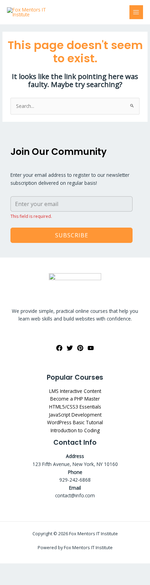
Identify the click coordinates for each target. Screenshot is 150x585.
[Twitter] (70, 348)
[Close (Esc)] (70, 569)
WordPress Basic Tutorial (75, 422)
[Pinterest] (80, 348)
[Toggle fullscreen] (29, 569)
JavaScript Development (75, 414)
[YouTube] (91, 348)
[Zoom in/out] (9, 569)
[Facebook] (59, 348)
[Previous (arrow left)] (9, 580)
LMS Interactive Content (75, 391)
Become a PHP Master (75, 398)
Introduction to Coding (75, 430)
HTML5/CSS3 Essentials (75, 406)
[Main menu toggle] (136, 12)
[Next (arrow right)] (29, 580)
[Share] (49, 569)
